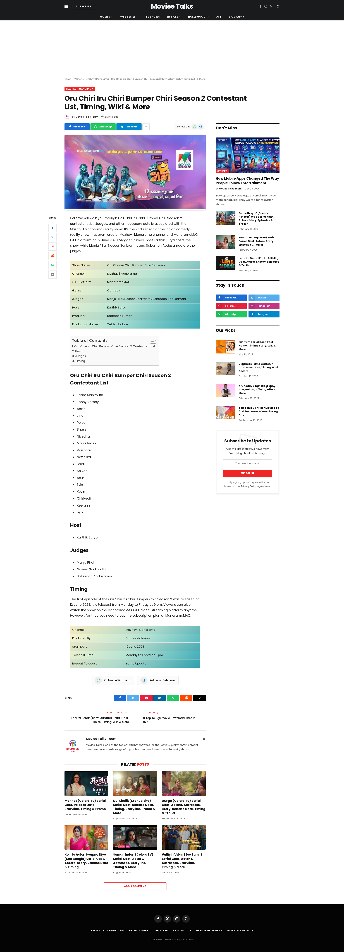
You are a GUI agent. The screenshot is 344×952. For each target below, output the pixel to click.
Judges (80, 356)
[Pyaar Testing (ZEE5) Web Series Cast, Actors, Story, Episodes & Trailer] (225, 242)
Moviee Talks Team (86, 116)
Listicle (172, 16)
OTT (218, 16)
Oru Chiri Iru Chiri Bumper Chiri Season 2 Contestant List (114, 346)
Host (78, 351)
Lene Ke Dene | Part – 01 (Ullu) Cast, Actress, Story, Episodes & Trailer (259, 261)
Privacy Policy (249, 486)
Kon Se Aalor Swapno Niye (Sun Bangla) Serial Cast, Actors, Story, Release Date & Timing (86, 861)
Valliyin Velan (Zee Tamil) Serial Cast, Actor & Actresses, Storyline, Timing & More (182, 861)
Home (67, 78)
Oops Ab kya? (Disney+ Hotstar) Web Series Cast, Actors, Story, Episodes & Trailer (256, 218)
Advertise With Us (239, 930)
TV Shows (153, 16)
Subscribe (83, 6)
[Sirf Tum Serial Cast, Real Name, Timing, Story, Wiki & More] (225, 346)
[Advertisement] (172, 49)
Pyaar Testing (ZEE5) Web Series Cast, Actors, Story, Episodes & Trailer (256, 241)
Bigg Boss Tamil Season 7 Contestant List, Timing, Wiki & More (258, 367)
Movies (105, 16)
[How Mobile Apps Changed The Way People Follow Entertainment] (248, 155)
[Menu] (66, 7)
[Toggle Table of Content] (151, 341)
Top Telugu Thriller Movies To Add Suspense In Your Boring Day (259, 411)
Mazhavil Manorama (97, 78)
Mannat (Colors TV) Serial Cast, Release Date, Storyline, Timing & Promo (85, 805)
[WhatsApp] (52, 265)
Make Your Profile (209, 930)
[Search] (278, 7)
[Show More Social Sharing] (146, 126)
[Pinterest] (52, 247)
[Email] (52, 274)
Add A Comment (135, 886)
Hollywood (196, 16)
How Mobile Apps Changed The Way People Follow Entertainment (247, 181)
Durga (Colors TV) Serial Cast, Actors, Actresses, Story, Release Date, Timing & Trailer (183, 807)
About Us (162, 930)
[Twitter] (52, 237)
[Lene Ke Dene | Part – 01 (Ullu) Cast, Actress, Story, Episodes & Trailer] (225, 263)
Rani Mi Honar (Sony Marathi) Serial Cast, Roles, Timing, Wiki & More (100, 720)
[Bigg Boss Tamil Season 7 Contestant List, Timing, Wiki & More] (225, 368)
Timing (80, 361)
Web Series (127, 16)
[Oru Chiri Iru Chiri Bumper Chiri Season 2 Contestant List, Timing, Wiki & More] (135, 208)
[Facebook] (52, 228)
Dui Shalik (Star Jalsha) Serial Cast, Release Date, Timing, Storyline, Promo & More (134, 807)
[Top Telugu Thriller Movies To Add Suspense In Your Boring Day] (225, 412)
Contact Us (182, 930)
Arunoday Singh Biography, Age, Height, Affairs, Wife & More (257, 389)
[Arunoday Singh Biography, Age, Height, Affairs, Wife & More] (225, 390)
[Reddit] (52, 256)
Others (222, 171)
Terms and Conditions (108, 930)
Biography (236, 16)
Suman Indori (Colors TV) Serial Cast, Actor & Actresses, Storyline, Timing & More (133, 861)
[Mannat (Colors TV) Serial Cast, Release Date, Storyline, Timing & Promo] (86, 783)
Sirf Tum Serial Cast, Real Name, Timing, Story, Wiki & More (257, 345)
